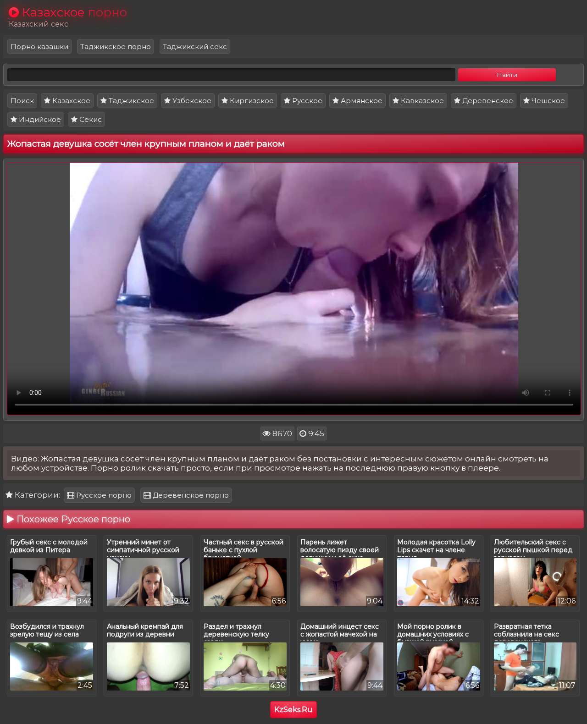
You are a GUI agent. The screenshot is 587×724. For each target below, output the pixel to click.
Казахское (70, 100)
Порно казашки (39, 46)
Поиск (22, 100)
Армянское (360, 100)
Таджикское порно (115, 46)
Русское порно (103, 495)
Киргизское (251, 100)
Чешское (547, 100)
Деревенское (486, 100)
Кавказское (421, 100)
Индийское (39, 119)
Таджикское (130, 100)
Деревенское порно (190, 495)
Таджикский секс (195, 46)
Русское (306, 100)
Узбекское (191, 100)
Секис (90, 119)
